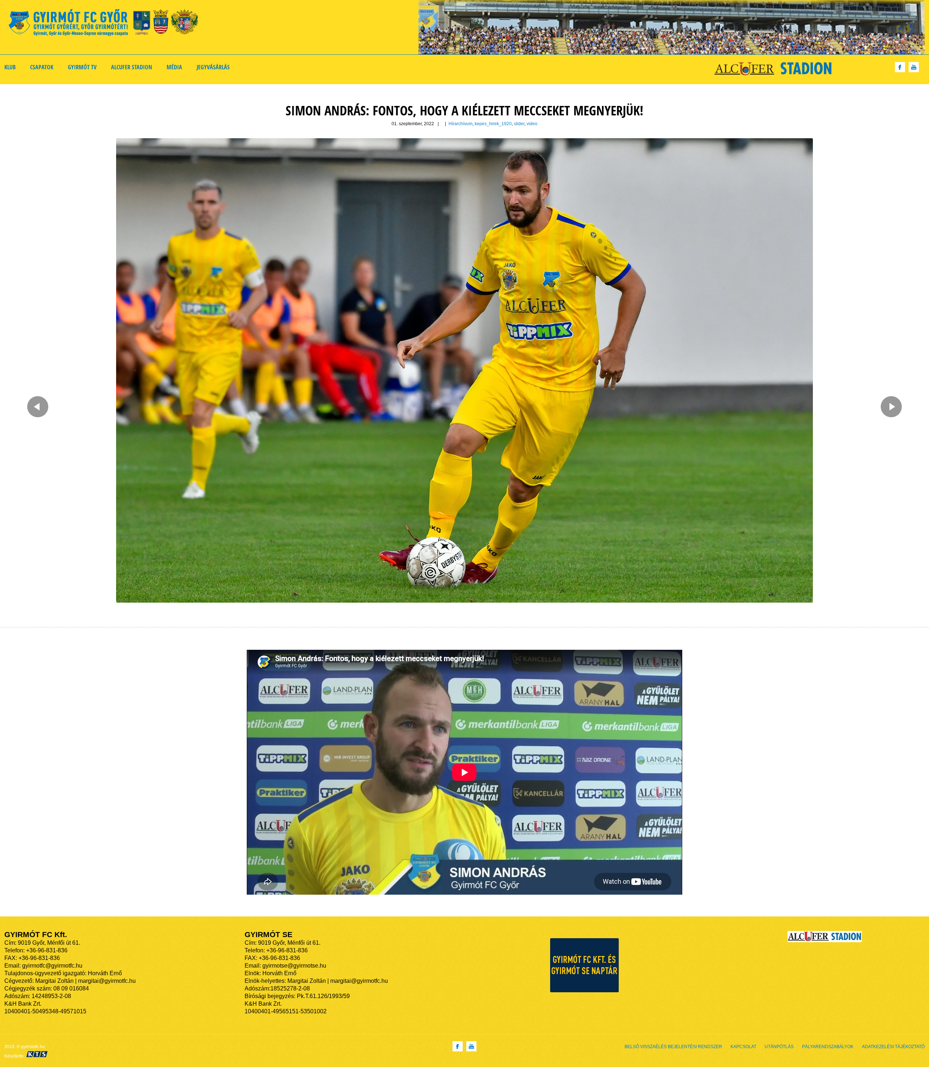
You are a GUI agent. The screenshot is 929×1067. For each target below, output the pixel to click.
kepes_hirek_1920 (493, 123)
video (532, 123)
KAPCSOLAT (743, 1046)
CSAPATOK (41, 67)
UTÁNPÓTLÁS (779, 1046)
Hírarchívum (460, 123)
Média (174, 67)
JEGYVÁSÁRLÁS (213, 67)
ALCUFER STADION (131, 67)
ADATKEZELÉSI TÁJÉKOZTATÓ (893, 1046)
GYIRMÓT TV (82, 67)
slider (519, 123)
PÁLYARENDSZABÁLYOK (828, 1046)
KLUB (10, 67)
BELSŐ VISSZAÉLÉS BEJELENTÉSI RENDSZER (673, 1046)
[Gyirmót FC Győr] (106, 23)
